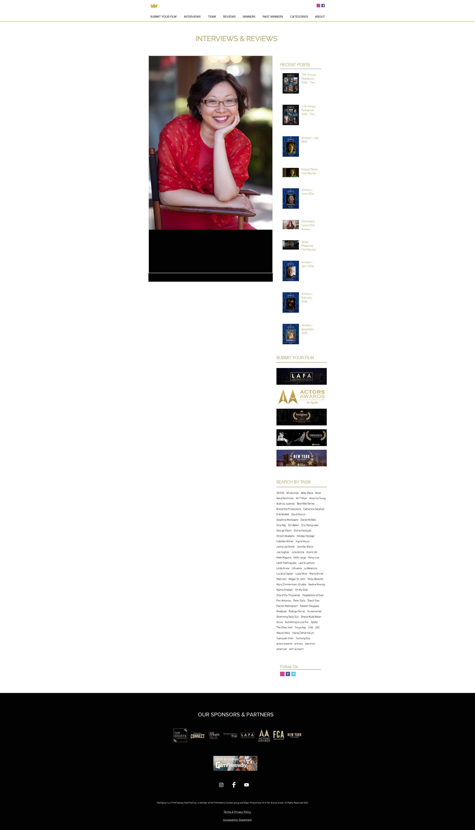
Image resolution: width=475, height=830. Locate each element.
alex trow (310, 643)
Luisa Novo (301, 573)
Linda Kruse (282, 568)
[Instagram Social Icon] (318, 5)
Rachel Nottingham (287, 606)
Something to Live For (297, 622)
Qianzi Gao (313, 600)
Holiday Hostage (305, 536)
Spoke (314, 622)
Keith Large (300, 557)
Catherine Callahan (314, 509)
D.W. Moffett (282, 514)
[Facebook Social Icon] (323, 5)
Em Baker (293, 525)
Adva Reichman (285, 498)
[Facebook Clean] (234, 785)
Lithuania (297, 568)
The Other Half (284, 627)
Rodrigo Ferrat (297, 611)
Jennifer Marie (305, 547)
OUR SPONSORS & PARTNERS (236, 714)
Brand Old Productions (288, 509)
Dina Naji (281, 525)
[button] (272, 17)
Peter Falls (299, 600)
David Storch (298, 514)
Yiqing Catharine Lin (303, 633)
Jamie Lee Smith (285, 547)
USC (317, 627)
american (281, 649)
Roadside (281, 611)
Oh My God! (301, 590)
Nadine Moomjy (316, 584)
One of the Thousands (288, 595)
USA (310, 627)
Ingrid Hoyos (302, 541)
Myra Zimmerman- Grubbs (291, 584)
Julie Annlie (297, 552)
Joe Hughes (282, 552)
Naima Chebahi (284, 590)
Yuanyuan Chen (285, 638)
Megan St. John (297, 579)
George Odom (283, 530)
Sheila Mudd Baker (311, 617)
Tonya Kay (300, 627)
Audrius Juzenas (285, 503)
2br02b (280, 493)
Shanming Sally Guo (287, 617)
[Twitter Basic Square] (293, 674)
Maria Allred (316, 573)
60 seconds (292, 493)
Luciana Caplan (284, 573)
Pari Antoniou (283, 600)
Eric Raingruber (310, 525)
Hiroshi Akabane (285, 536)
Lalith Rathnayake (286, 563)
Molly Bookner (316, 579)
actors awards (284, 643)
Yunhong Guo (303, 638)
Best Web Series (306, 503)
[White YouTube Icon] (246, 785)
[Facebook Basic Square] (288, 674)
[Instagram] (221, 785)
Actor (318, 493)
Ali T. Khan (301, 498)
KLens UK (312, 552)
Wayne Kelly (283, 633)
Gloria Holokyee (302, 530)
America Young (317, 498)
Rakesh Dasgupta (309, 606)
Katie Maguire (283, 557)
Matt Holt (281, 579)
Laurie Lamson (307, 563)
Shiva (279, 622)
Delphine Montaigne (287, 520)
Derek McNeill (308, 520)
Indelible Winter (285, 541)
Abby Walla (307, 493)
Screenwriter (314, 611)
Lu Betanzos (310, 568)
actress (298, 643)
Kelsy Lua (313, 557)
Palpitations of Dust (312, 595)
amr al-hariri (296, 649)
